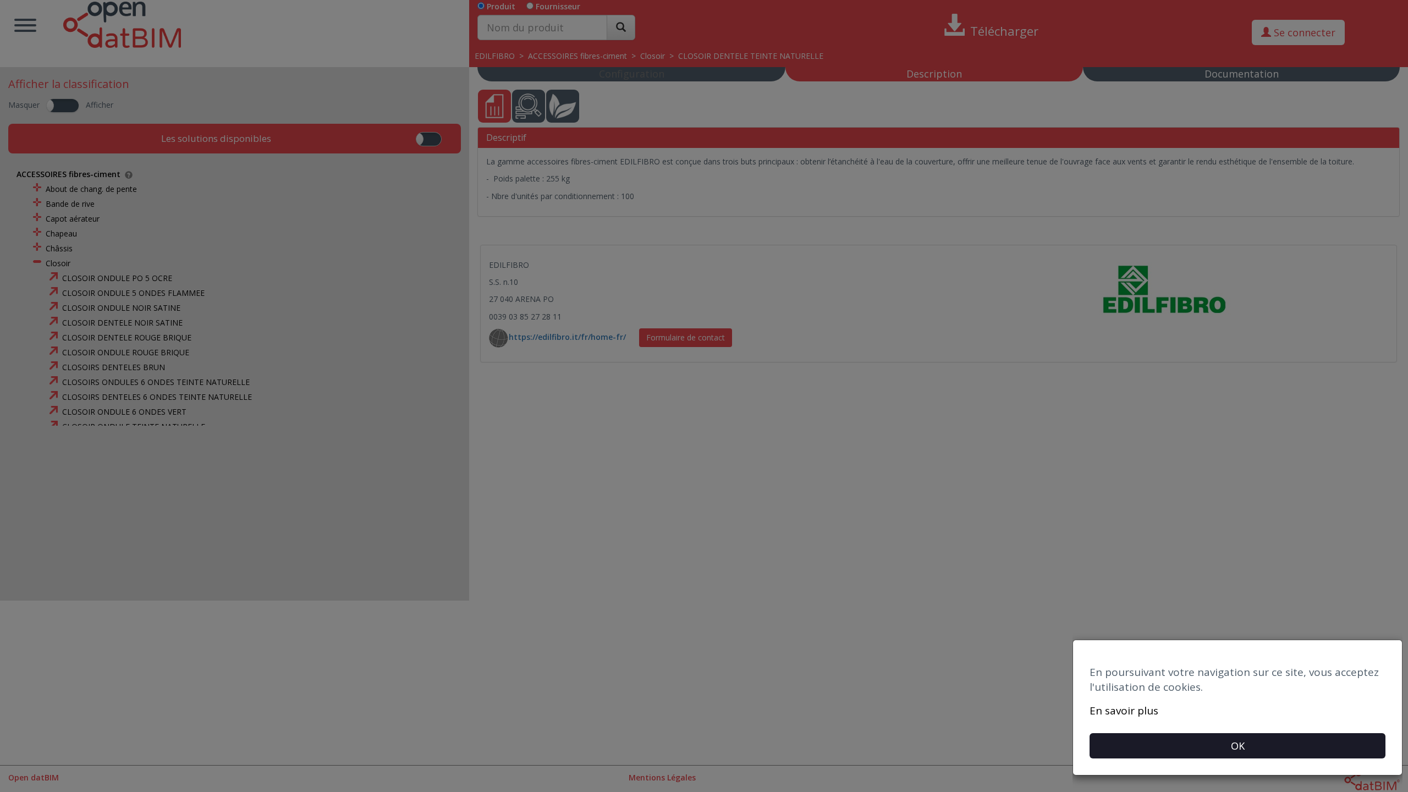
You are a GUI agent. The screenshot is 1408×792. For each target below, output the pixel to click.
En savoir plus (1124, 710)
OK (1238, 745)
